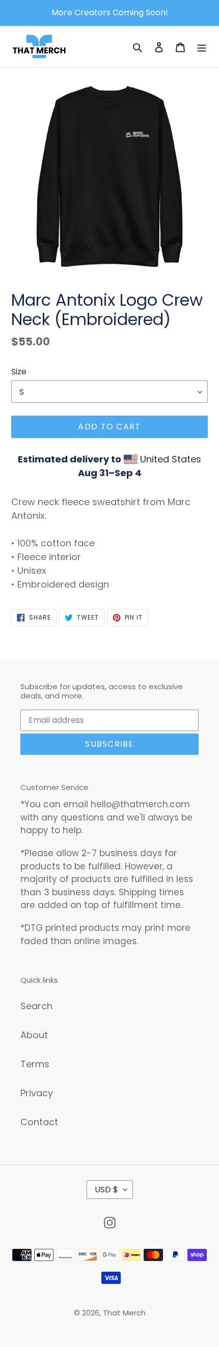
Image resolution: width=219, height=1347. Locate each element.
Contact (39, 1122)
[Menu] (201, 46)
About (34, 1035)
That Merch (124, 1312)
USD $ (106, 1189)
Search (36, 1006)
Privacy (36, 1093)
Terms (34, 1064)
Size (18, 371)
